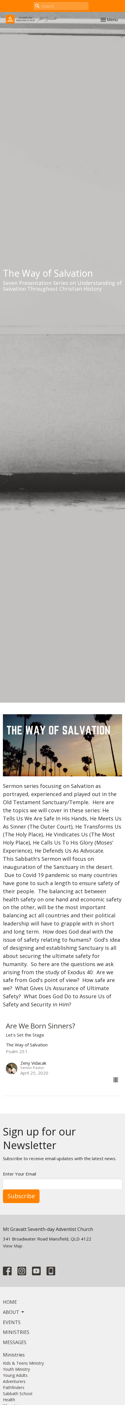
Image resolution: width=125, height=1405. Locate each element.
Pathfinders (13, 1387)
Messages (14, 1342)
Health (9, 1399)
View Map (12, 1246)
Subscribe (21, 1196)
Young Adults (15, 1375)
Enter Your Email (19, 1174)
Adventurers (14, 1381)
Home (10, 1302)
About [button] (11, 1312)
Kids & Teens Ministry (23, 1363)
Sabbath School (17, 1393)
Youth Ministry (16, 1369)
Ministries (16, 1332)
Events (12, 1322)
